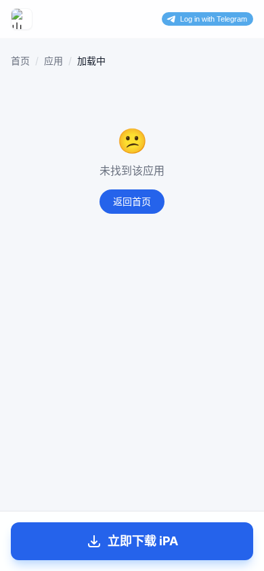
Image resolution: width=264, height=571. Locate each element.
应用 (53, 60)
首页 (20, 60)
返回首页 (132, 201)
